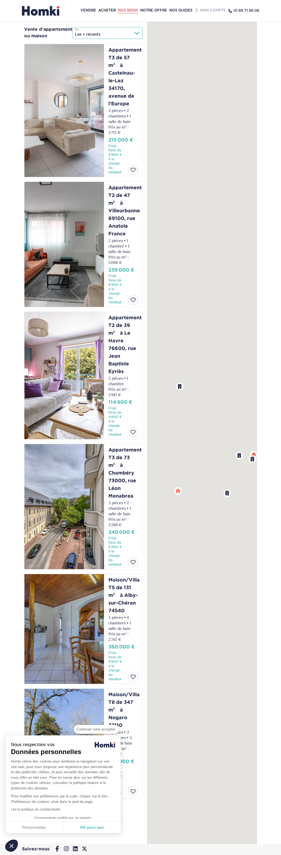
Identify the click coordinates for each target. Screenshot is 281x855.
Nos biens (128, 10)
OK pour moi (92, 827)
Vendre (88, 10)
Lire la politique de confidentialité (35, 809)
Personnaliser (34, 827)
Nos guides (180, 10)
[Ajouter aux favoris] (133, 170)
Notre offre (153, 10)
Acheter (107, 10)
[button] (227, 493)
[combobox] (107, 33)
